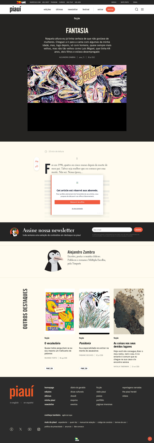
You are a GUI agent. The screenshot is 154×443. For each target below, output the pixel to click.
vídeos (125, 395)
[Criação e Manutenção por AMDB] (77, 439)
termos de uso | (121, 422)
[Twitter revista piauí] (20, 429)
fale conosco (79, 426)
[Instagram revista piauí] (38, 429)
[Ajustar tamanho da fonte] (36, 161)
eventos (74, 404)
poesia (99, 395)
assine (138, 229)
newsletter (73, 9)
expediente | (63, 422)
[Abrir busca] (136, 9)
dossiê (73, 395)
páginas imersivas (104, 404)
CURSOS (62, 2)
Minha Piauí (50, 400)
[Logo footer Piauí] (25, 392)
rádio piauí (101, 391)
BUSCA (114, 2)
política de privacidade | (55, 426)
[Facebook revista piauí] (11, 429)
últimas (59, 9)
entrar (100, 9)
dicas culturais (77, 391)
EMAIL (135, 2)
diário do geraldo (78, 387)
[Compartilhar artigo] (36, 166)
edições (47, 9)
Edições (48, 391)
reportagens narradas (131, 387)
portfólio (100, 400)
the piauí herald (129, 391)
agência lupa (67, 415)
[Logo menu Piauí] (15, 9)
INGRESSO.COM (35, 2)
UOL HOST (45, 2)
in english (14, 403)
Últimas (48, 395)
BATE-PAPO (125, 2)
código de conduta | (106, 422)
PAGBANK (54, 2)
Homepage (49, 387)
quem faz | (74, 422)
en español (28, 403)
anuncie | (69, 426)
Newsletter (49, 404)
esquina (74, 400)
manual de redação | (88, 422)
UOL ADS (78, 2)
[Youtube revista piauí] (29, 429)
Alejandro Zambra (81, 252)
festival (86, 9)
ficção (99, 387)
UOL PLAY (70, 2)
